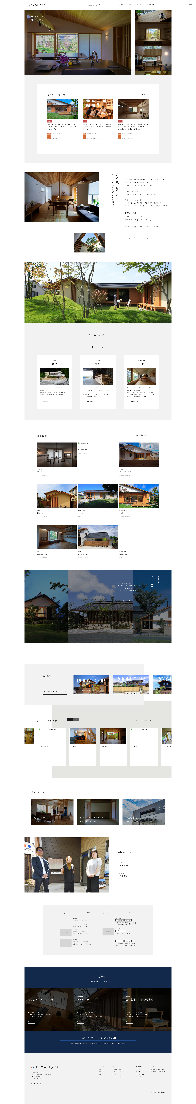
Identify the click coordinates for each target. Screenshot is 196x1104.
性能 (100, 1074)
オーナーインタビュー (118, 1077)
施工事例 (115, 1074)
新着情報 (138, 1067)
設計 (100, 1069)
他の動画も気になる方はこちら (53, 692)
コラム (138, 1069)
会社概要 (123, 875)
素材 (100, 1072)
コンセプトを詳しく (132, 238)
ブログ (138, 1072)
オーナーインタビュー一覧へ (144, 720)
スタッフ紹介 (125, 864)
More (143, 94)
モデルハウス (138, 5)
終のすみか (115, 1067)
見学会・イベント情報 (125, 5)
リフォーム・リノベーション (120, 1072)
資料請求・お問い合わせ (152, 5)
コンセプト (102, 1067)
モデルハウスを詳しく (125, 600)
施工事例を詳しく (141, 435)
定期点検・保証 (116, 1069)
